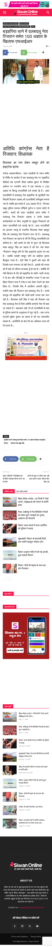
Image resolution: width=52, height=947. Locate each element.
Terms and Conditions (19, 936)
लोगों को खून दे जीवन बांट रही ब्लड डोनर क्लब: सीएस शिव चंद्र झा (38, 479)
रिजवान (6, 443)
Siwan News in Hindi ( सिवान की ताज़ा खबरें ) (17, 26)
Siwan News (24, 23)
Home (5, 19)
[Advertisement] (26, 113)
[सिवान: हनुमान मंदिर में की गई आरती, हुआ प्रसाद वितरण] (10, 555)
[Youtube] (37, 926)
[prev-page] (4, 579)
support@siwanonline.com (31, 907)
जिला (33, 26)
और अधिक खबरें (21, 491)
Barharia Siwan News (18, 19)
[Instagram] (22, 926)
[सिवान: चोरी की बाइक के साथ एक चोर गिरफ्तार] (10, 568)
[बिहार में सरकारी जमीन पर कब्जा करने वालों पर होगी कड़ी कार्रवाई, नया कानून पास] (10, 770)
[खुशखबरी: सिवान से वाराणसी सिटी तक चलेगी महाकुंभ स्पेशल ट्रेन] (10, 542)
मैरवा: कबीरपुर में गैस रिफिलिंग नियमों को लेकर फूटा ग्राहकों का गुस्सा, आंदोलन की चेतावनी (33, 515)
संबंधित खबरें (8, 491)
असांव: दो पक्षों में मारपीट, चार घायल (30, 807)
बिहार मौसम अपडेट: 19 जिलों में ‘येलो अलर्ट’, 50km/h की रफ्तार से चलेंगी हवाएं (33, 501)
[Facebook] (15, 926)
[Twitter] (30, 926)
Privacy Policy (36, 936)
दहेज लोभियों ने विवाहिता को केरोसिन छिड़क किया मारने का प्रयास (14, 479)
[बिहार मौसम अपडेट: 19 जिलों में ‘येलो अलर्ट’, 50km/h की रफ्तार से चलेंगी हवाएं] (10, 502)
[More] (43, 52)
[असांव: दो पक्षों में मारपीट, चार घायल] (10, 810)
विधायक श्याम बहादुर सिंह (17, 443)
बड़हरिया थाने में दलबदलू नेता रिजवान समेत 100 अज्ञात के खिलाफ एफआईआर (24, 440)
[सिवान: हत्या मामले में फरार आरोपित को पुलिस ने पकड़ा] (10, 528)
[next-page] (9, 579)
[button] (4, 12)
